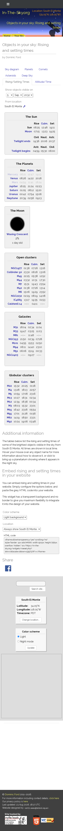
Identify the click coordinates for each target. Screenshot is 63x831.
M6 (20, 291)
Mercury (13, 174)
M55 (9, 413)
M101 (15, 343)
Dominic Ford (12, 794)
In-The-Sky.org (16, 12)
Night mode (26, 641)
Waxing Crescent (17, 234)
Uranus (13, 194)
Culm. (44, 123)
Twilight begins (20, 151)
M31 (15, 327)
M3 (10, 405)
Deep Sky (27, 75)
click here (54, 798)
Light (22, 636)
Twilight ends (22, 141)
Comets (43, 69)
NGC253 (13, 339)
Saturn (14, 190)
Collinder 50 (14, 272)
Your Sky (19, 36)
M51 (15, 351)
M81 (15, 335)
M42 (19, 288)
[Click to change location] (24, 106)
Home (7, 36)
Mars (15, 182)
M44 (19, 280)
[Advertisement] (31, 686)
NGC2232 (16, 295)
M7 (20, 284)
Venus (14, 178)
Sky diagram (12, 69)
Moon (28, 131)
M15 (9, 409)
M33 (15, 331)
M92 (9, 421)
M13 (9, 397)
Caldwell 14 (15, 303)
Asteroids (10, 75)
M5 (10, 393)
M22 (9, 385)
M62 (9, 417)
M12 (9, 401)
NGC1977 (16, 268)
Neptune (12, 198)
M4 (10, 389)
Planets (29, 69)
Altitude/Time (43, 81)
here (25, 801)
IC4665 (18, 299)
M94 (15, 347)
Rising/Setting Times (17, 81)
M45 (19, 276)
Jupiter (13, 186)
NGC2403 (12, 355)
